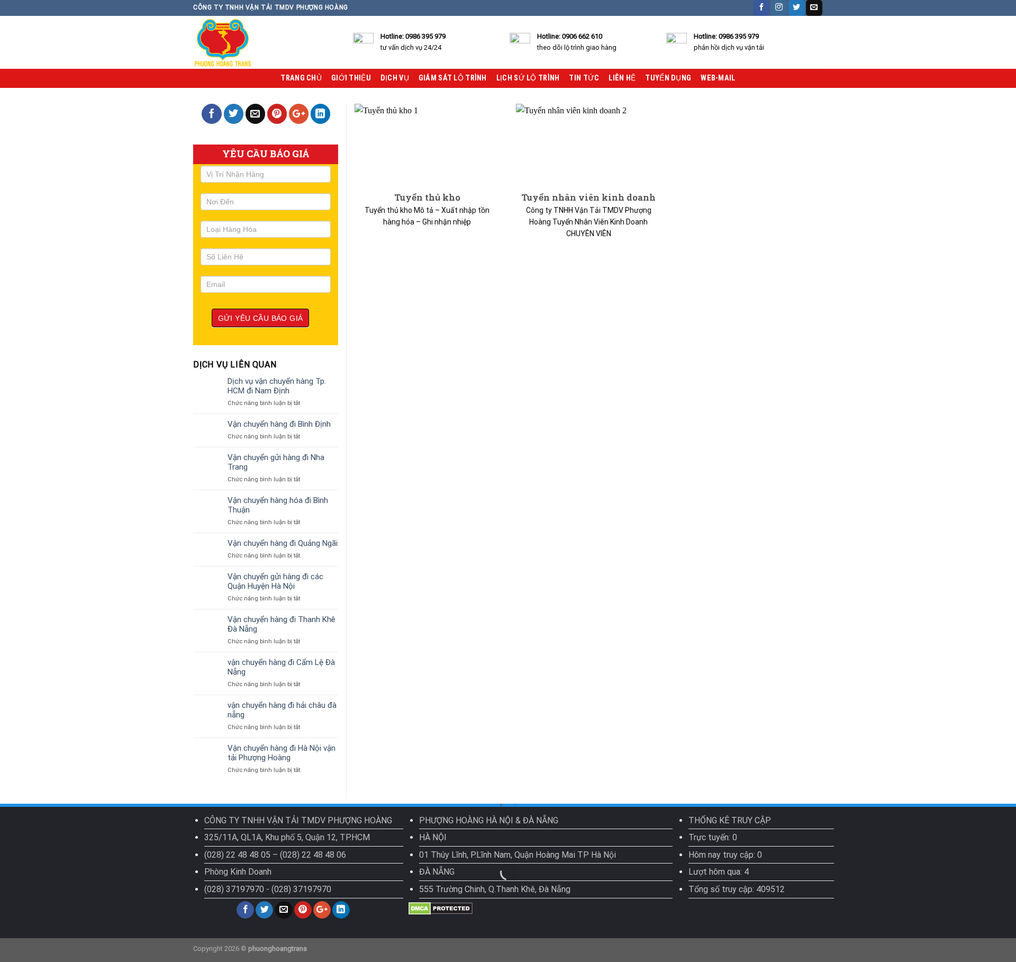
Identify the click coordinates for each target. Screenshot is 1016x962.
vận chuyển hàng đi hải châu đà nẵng (282, 710)
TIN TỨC (584, 78)
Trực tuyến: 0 (712, 837)
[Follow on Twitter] (796, 8)
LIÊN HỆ (622, 78)
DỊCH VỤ (394, 78)
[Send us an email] (814, 8)
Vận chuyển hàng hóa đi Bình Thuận (278, 505)
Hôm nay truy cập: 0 (725, 855)
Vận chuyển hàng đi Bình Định (279, 424)
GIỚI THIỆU (351, 78)
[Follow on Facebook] (761, 8)
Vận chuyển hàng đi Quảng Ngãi (283, 543)
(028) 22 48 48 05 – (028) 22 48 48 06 (275, 855)
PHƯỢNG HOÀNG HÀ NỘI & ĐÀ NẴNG (488, 820)
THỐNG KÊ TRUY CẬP (729, 820)
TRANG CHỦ (301, 78)
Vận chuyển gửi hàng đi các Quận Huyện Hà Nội (275, 581)
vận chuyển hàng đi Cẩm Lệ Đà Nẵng (281, 667)
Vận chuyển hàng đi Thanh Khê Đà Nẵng (281, 624)
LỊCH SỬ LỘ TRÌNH (528, 78)
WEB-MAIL (718, 78)
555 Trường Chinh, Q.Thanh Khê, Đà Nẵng (494, 889)
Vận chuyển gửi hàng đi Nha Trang (276, 462)
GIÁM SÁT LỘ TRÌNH (453, 78)
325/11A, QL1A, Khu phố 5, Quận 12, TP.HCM (287, 837)
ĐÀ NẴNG (437, 872)
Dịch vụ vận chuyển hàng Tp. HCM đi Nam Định (277, 385)
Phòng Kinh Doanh (237, 872)
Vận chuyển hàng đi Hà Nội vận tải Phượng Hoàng (281, 752)
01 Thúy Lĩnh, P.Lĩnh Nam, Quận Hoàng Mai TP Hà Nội (517, 855)
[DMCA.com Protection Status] (441, 908)
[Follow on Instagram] (779, 8)
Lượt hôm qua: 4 (718, 872)
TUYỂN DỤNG (668, 78)
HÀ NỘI (433, 837)
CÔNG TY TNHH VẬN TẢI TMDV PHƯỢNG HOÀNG (298, 820)
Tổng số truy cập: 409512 (736, 889)
